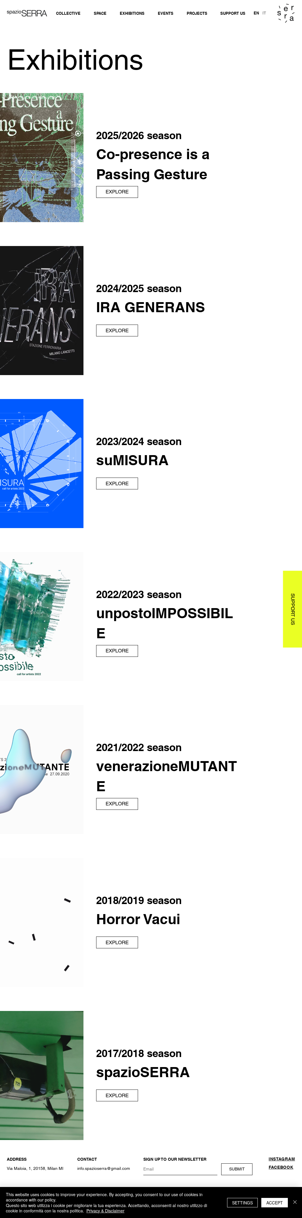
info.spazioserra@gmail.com (103, 1168)
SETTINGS (242, 1203)
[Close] (294, 1202)
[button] (117, 942)
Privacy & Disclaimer (105, 1211)
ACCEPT (274, 1203)
